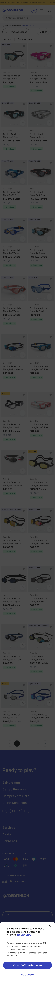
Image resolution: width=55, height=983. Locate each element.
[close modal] (50, 926)
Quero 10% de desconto (27, 965)
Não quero (27, 974)
